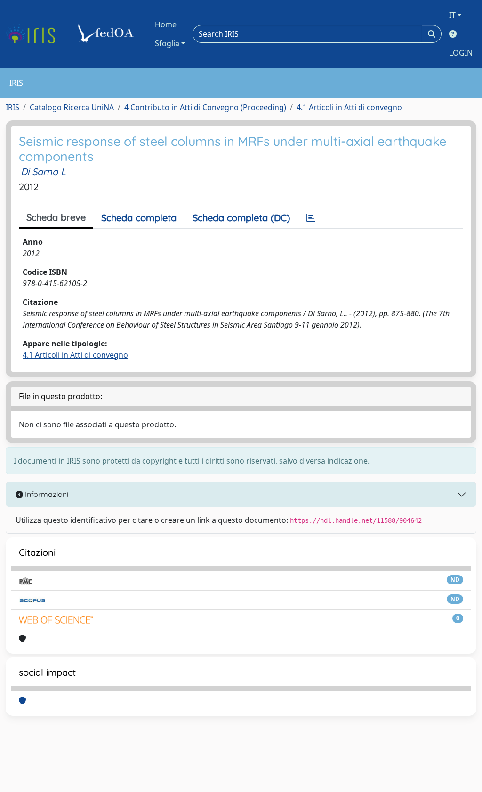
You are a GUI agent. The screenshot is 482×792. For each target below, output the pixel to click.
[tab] (310, 218)
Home (166, 24)
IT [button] (452, 15)
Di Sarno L (43, 171)
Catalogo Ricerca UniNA (72, 107)
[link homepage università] (107, 34)
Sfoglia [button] (167, 43)
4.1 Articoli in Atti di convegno (349, 107)
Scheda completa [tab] (139, 218)
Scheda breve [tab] (56, 217)
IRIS (12, 107)
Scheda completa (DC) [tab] (241, 218)
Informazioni (45, 494)
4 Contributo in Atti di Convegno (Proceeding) (205, 107)
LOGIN (461, 53)
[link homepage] (34, 34)
